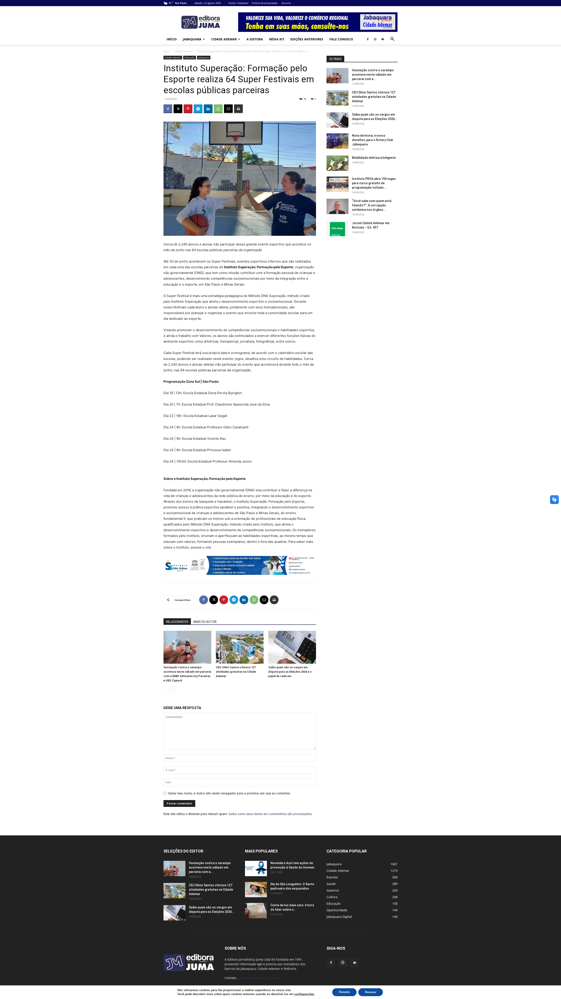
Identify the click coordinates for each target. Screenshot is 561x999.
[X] (178, 108)
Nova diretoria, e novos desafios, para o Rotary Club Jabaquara (372, 140)
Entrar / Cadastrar (238, 3)
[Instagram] (375, 39)
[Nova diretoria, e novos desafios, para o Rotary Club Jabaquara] (337, 141)
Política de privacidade (264, 3)
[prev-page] (166, 689)
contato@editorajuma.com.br (259, 978)
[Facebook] (367, 39)
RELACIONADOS (177, 622)
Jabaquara (192, 39)
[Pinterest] (188, 108)
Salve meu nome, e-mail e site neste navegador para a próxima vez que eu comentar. (229, 793)
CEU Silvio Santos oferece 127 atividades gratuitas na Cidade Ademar (236, 672)
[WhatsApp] (218, 108)
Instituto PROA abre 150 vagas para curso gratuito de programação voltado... (374, 183)
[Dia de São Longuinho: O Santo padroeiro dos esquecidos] (256, 889)
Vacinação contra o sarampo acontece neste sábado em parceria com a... (373, 74)
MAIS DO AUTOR (205, 622)
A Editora (255, 39)
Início (172, 39)
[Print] (238, 108)
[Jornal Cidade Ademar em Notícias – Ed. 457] (337, 228)
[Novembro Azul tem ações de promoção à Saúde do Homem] (256, 868)
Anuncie (286, 3)
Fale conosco (341, 39)
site (208, 547)
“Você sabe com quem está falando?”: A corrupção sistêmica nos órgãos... (371, 205)
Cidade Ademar (224, 39)
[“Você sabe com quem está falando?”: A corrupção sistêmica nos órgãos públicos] (337, 206)
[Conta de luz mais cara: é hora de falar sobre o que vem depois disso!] (256, 910)
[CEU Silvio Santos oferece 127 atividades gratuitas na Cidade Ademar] (240, 647)
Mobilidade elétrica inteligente (374, 157)
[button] (392, 40)
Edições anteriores (306, 39)
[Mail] (382, 39)
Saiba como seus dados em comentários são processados (270, 814)
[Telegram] (198, 108)
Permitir (344, 992)
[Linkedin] (208, 108)
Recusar (370, 992)
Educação (190, 57)
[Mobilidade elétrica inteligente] (337, 163)
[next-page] (173, 689)
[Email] (228, 108)
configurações (304, 994)
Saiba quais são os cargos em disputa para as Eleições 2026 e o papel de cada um (290, 672)
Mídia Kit (276, 39)
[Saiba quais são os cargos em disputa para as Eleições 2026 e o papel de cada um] (292, 647)
